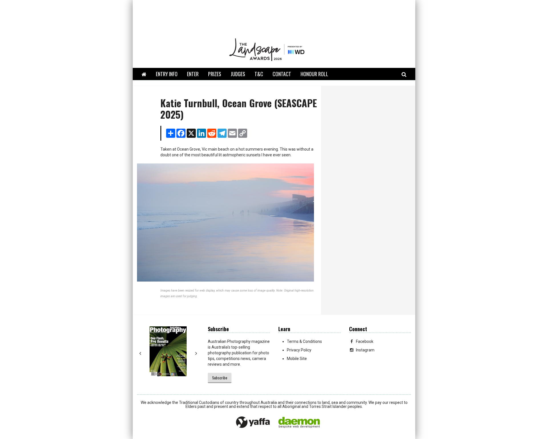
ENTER (193, 74)
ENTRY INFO (167, 74)
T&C (259, 74)
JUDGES (238, 74)
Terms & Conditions (304, 341)
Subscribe (219, 378)
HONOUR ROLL (314, 74)
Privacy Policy (299, 350)
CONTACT (282, 74)
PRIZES (214, 74)
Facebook (364, 341)
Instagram (365, 350)
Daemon (299, 422)
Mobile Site (297, 358)
